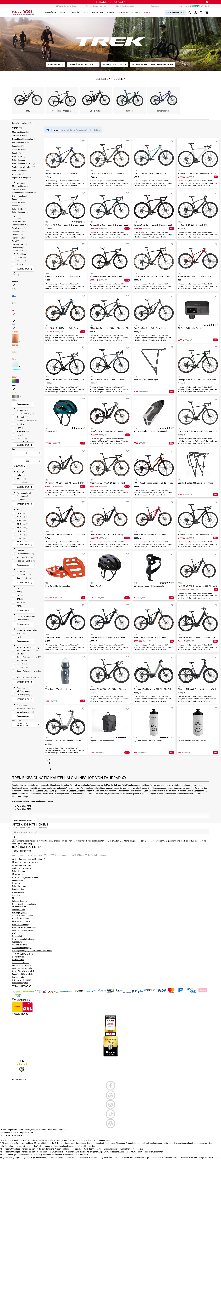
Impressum (17, 942)
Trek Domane (19, 228)
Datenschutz (17, 936)
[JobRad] (17, 992)
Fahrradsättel (19, 156)
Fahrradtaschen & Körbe (23, 163)
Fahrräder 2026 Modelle (22, 968)
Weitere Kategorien (20, 983)
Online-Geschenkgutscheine (24, 904)
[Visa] (162, 992)
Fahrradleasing (18, 871)
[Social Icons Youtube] (110, 1095)
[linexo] (119, 992)
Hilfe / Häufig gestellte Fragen (25, 877)
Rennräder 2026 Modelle (22, 974)
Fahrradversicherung (20, 924)
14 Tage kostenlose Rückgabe (66, 6)
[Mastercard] (171, 992)
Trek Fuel (17, 235)
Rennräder (18, 146)
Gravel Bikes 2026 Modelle (23, 971)
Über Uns (16, 895)
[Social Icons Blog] (110, 1123)
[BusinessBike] (41, 992)
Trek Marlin (18, 248)
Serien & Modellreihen (21, 980)
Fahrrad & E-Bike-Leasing (22, 930)
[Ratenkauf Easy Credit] (202, 992)
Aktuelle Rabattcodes (21, 918)
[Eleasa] (79, 992)
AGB (14, 933)
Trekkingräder (19, 135)
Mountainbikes (20, 132)
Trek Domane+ (19, 231)
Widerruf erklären (19, 945)
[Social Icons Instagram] (110, 1104)
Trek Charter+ (19, 221)
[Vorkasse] (18, 997)
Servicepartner (18, 889)
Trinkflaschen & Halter (23, 167)
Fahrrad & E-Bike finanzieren (24, 927)
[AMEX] (181, 992)
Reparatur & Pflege (21, 178)
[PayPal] (138, 992)
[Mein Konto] (195, 12)
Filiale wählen (56, 130)
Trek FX (16, 241)
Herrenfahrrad (18, 960)
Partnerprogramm (19, 912)
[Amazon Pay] (150, 992)
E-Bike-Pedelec (20, 142)
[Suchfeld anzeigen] (190, 12)
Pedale (16, 153)
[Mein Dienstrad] (66, 992)
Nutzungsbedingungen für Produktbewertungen (32, 950)
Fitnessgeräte (18, 977)
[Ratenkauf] (192, 992)
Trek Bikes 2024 (24, 806)
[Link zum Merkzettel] (201, 12)
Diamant (147, 791)
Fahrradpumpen (20, 160)
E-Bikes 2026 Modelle (21, 965)
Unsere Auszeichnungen (22, 915)
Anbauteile (18, 174)
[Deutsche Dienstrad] (53, 992)
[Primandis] (91, 992)
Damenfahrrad (18, 957)
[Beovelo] (111, 992)
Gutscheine (155, 6)
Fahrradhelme (19, 171)
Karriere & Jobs (18, 910)
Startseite (15, 123)
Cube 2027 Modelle (20, 962)
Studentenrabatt (19, 907)
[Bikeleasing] (29, 992)
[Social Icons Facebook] (110, 1085)
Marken (24, 123)
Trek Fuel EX (18, 238)
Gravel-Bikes (19, 149)
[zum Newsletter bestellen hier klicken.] (14, 836)
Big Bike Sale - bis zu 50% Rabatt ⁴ (110, 2)
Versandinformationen (21, 865)
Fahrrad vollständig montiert (96, 6)
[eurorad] (127, 992)
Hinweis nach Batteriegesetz (24, 939)
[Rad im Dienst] (102, 992)
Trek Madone (19, 244)
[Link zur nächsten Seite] (50, 770)
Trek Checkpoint (20, 225)
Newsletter (16, 883)
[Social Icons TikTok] (110, 1114)
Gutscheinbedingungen (21, 947)
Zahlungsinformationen (22, 868)
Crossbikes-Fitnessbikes (24, 139)
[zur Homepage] (23, 12)
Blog (14, 898)
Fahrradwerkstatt (19, 886)
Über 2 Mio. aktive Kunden (125, 6)
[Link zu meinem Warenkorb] (206, 12)
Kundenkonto (17, 880)
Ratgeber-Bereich (19, 901)
